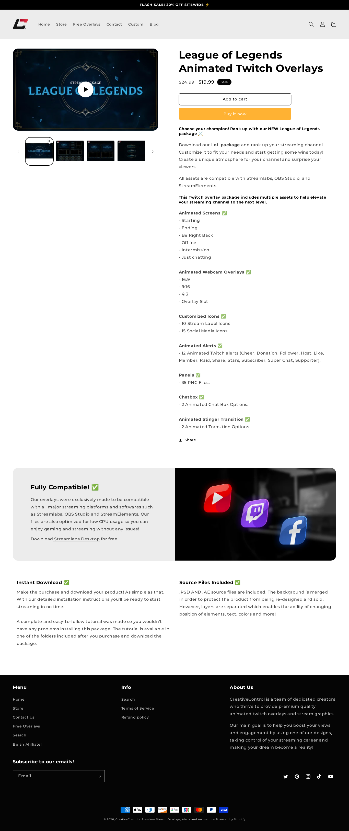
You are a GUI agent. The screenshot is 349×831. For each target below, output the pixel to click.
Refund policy (135, 717)
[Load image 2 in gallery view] (101, 151)
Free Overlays (26, 726)
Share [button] (190, 440)
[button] (311, 24)
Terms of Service (137, 708)
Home (19, 699)
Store (18, 708)
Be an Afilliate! (27, 744)
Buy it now (235, 113)
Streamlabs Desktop (76, 539)
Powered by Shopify (231, 819)
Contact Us (23, 717)
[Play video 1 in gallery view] (39, 151)
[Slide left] (18, 151)
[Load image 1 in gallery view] (70, 151)
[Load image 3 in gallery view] (131, 151)
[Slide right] (152, 151)
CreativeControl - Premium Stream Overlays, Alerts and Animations (165, 819)
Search (20, 735)
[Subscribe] (98, 776)
